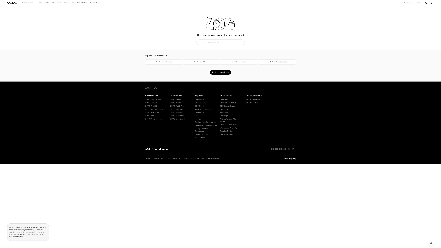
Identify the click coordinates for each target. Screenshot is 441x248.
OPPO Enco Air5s (177, 116)
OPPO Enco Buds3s (178, 119)
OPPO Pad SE (176, 103)
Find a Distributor (227, 134)
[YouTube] (280, 149)
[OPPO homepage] (12, 3)
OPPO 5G (224, 109)
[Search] (426, 3)
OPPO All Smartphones (277, 62)
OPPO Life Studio (252, 103)
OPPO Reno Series (239, 62)
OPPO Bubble (175, 100)
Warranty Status (201, 103)
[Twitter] (276, 149)
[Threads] (289, 149)
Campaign (224, 116)
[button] (431, 243)
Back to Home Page (220, 72)
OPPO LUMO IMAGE (228, 103)
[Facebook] (272, 149)
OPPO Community (252, 100)
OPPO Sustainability (228, 125)
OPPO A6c (149, 116)
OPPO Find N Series (163, 62)
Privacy (147, 158)
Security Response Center (206, 125)
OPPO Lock (199, 106)
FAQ (196, 116)
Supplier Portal (226, 131)
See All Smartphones (154, 119)
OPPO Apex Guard (227, 106)
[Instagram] (284, 149)
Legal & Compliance (173, 158)
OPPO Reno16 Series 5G (155, 109)
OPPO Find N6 (151, 106)
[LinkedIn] (293, 149)
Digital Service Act (202, 134)
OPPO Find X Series (202, 62)
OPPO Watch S (176, 113)
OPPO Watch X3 (176, 109)
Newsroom (224, 113)
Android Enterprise (203, 109)
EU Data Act (200, 138)
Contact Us (199, 100)
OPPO (148, 88)
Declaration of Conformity (206, 122)
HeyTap (198, 119)
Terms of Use (158, 158)
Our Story (224, 100)
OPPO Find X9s (151, 103)
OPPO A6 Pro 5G (152, 113)
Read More (19, 236)
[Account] (431, 3)
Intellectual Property (228, 128)
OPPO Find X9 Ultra (153, 100)
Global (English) (289, 159)
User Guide (199, 113)
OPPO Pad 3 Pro (177, 106)
